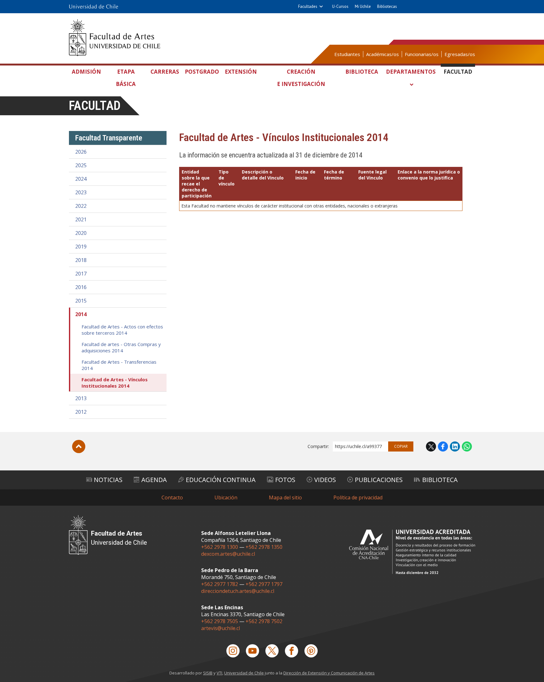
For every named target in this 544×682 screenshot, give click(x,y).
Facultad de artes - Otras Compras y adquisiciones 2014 (121, 347)
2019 (81, 246)
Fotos (285, 479)
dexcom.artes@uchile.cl (228, 553)
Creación (301, 78)
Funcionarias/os (422, 54)
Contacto (172, 497)
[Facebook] (291, 650)
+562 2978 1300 (219, 546)
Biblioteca (361, 71)
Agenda (154, 479)
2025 (81, 165)
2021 (81, 219)
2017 (81, 273)
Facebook (443, 446)
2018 (81, 260)
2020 (81, 233)
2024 (81, 178)
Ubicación (225, 497)
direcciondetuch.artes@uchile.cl (237, 591)
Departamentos (411, 71)
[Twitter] (272, 650)
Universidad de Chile (244, 673)
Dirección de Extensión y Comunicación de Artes (329, 673)
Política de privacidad (357, 497)
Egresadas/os (460, 54)
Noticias (108, 479)
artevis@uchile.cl (220, 628)
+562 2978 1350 (264, 546)
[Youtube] (252, 650)
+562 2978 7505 (219, 621)
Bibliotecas (387, 6)
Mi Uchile (363, 6)
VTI (219, 673)
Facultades (307, 6)
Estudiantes (347, 54)
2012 (81, 411)
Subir (78, 446)
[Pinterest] (311, 650)
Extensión (241, 71)
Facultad (458, 71)
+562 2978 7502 (264, 621)
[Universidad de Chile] (93, 6)
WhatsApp (467, 446)
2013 (81, 398)
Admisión (86, 71)
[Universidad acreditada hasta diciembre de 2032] (412, 552)
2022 (81, 205)
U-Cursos (340, 6)
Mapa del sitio (285, 497)
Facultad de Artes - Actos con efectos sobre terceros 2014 (122, 329)
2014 (81, 314)
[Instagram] (233, 650)
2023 (81, 192)
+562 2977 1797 (264, 584)
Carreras (164, 71)
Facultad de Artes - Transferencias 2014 (119, 365)
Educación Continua (221, 479)
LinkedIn (455, 446)
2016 (81, 287)
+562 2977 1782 (219, 584)
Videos (325, 479)
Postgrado (202, 71)
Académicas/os (382, 54)
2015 (81, 300)
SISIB (207, 673)
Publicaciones (379, 479)
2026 (81, 151)
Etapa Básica (126, 78)
